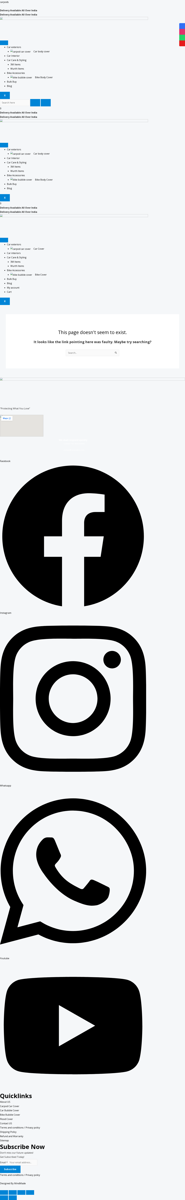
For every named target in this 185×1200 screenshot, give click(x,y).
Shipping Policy (8, 1132)
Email (4, 1162)
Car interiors (14, 253)
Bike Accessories (16, 73)
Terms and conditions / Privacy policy (20, 1127)
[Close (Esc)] (4, 1192)
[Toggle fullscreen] (21, 1192)
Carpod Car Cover (9, 1106)
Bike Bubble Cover (10, 1114)
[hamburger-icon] (4, 42)
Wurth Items (17, 68)
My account (13, 287)
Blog (9, 86)
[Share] (13, 1192)
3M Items (15, 64)
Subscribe (10, 1169)
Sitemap (4, 1140)
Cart (9, 291)
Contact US (6, 1123)
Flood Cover (6, 1119)
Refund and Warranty (11, 1136)
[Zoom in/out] (30, 1192)
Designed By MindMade (13, 1183)
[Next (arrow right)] (13, 1197)
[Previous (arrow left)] (4, 1197)
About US (5, 1101)
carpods (4, 2)
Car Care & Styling (16, 60)
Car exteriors (14, 47)
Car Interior (13, 55)
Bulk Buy (12, 81)
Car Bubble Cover (9, 1110)
